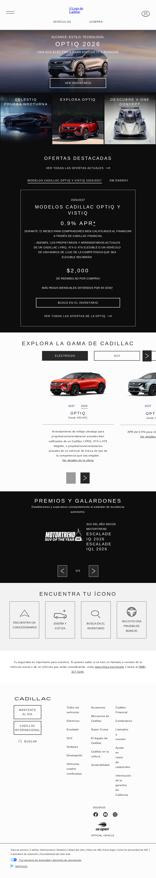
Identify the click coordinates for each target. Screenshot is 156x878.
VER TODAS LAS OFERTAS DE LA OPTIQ (75, 316)
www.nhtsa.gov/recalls (109, 666)
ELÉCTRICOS (65, 355)
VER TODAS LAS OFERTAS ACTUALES (75, 168)
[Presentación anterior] (62, 571)
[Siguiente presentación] (147, 356)
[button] (94, 223)
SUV (117, 355)
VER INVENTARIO (78, 83)
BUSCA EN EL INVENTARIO (78, 302)
